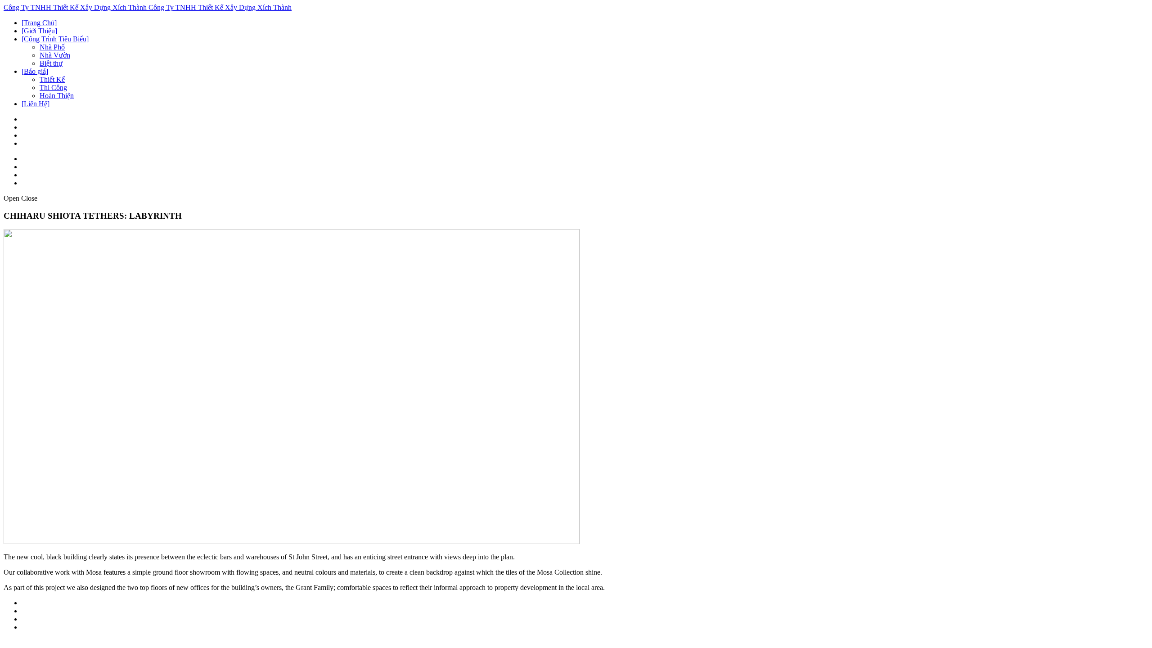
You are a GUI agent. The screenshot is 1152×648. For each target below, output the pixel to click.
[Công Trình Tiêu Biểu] (55, 39)
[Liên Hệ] (36, 104)
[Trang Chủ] (39, 23)
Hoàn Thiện (57, 95)
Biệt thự (51, 63)
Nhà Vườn (55, 55)
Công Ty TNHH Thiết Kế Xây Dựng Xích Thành (76, 7)
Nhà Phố (52, 47)
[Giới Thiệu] (39, 31)
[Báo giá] (35, 71)
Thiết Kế (52, 79)
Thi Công (53, 87)
